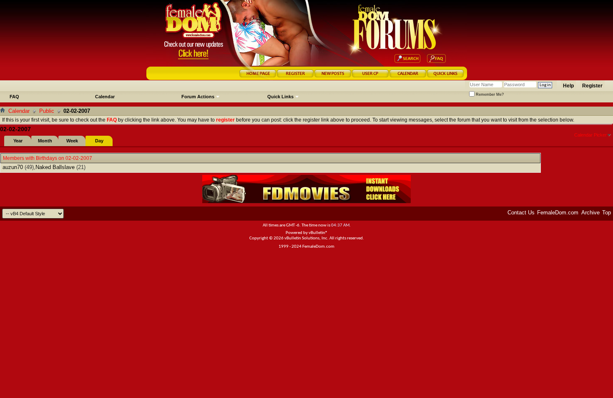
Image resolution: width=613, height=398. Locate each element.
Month (45, 140)
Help (568, 86)
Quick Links (280, 96)
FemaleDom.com (557, 212)
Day (99, 140)
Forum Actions (197, 96)
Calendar (105, 96)
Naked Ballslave (55, 167)
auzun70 (13, 167)
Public (46, 111)
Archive (590, 212)
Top (606, 212)
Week (72, 140)
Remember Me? (489, 94)
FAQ (14, 96)
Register (592, 86)
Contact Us (521, 212)
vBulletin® (318, 233)
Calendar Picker (590, 134)
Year (18, 140)
